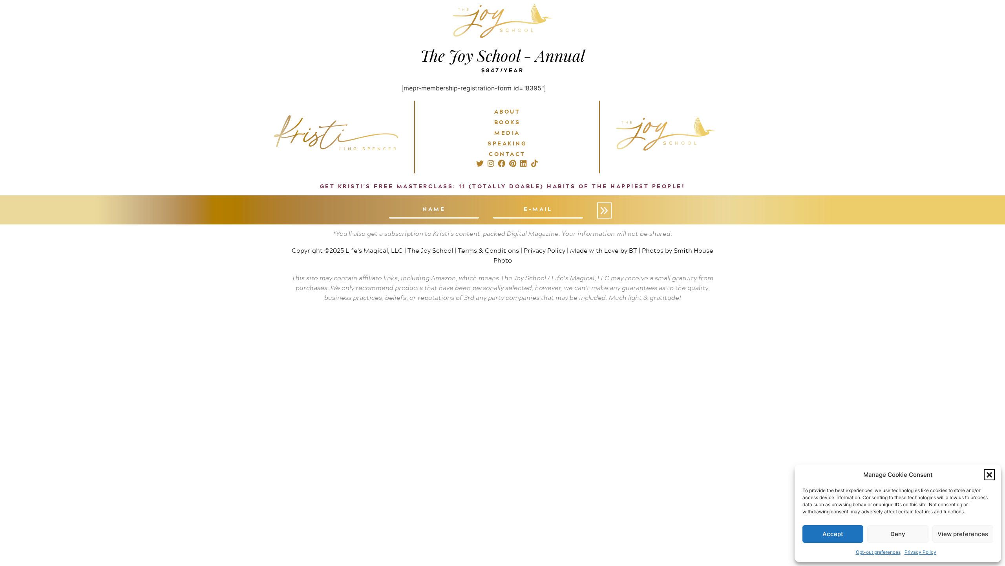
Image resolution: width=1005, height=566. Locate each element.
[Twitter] (479, 163)
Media (507, 132)
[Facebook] (501, 163)
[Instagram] (490, 163)
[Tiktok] (534, 163)
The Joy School (430, 250)
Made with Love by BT (603, 250)
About (507, 111)
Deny (897, 534)
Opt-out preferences (878, 552)
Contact (507, 153)
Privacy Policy (920, 552)
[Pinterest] (512, 163)
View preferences (962, 534)
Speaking (507, 143)
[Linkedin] (523, 163)
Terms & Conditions (488, 250)
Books (507, 122)
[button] (989, 475)
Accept (832, 534)
